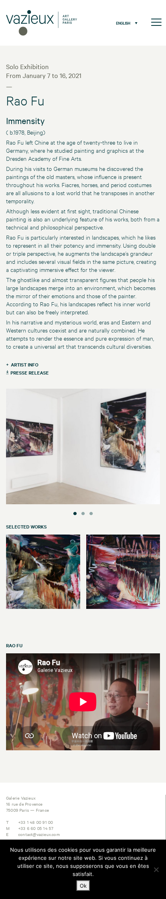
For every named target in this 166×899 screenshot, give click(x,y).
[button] (125, 22)
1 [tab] (75, 512)
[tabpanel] (83, 448)
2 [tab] (83, 512)
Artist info (24, 364)
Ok (83, 885)
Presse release (29, 372)
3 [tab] (91, 512)
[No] (156, 869)
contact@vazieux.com (39, 834)
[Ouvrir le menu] (156, 22)
